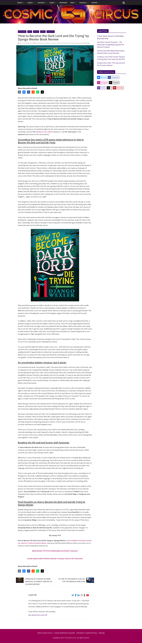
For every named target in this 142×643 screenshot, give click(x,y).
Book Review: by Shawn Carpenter (55, 551)
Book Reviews (22, 31)
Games (51, 3)
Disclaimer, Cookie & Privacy (87, 633)
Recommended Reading (75, 43)
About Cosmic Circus (45, 633)
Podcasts (82, 3)
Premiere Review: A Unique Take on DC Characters (55, 558)
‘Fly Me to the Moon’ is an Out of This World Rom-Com (71, 580)
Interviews (63, 3)
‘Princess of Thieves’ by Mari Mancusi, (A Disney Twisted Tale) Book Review (38, 581)
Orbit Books (65, 43)
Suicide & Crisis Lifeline (44, 132)
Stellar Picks (50, 31)
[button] (23, 2)
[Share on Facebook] (28, 92)
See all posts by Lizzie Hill (37, 615)
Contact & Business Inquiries (64, 633)
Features (41, 3)
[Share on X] (42, 92)
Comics (30, 3)
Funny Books (47, 43)
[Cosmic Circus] (71, 6)
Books (19, 3)
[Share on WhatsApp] (37, 92)
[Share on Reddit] (33, 92)
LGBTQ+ (59, 43)
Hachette (53, 43)
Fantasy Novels (39, 43)
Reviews (94, 3)
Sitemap (102, 633)
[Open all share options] (19, 92)
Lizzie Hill (30, 43)
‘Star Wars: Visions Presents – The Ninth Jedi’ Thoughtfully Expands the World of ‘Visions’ (110, 44)
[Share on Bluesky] (24, 92)
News (72, 3)
